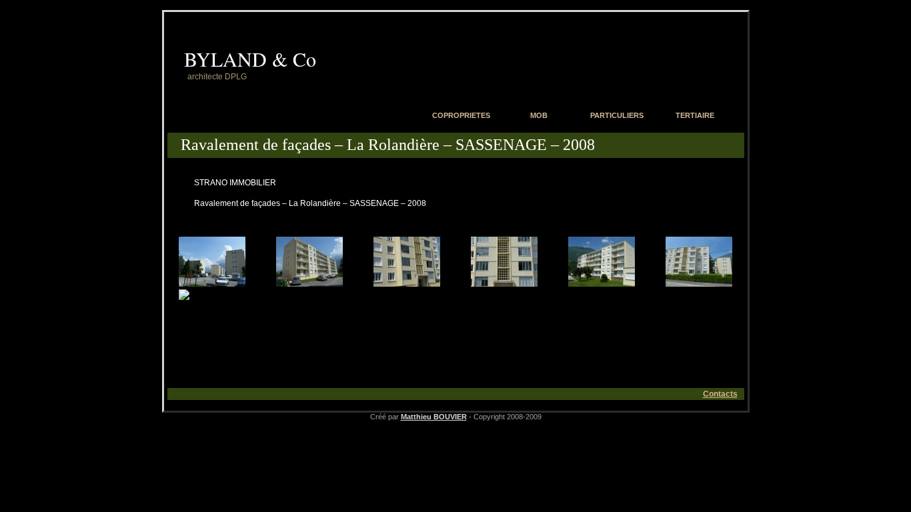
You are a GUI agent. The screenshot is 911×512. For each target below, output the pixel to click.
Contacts (720, 394)
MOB (539, 115)
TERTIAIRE (695, 115)
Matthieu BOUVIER (434, 417)
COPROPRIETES (461, 115)
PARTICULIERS (617, 115)
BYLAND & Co (250, 58)
